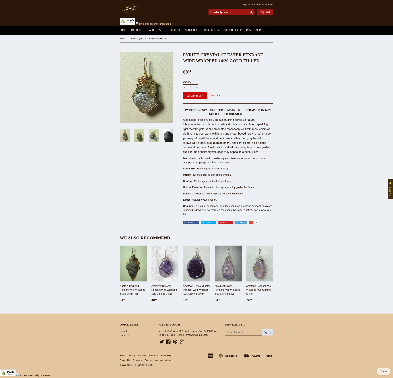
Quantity (187, 81)
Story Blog (173, 30)
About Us (155, 30)
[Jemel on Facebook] (168, 342)
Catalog (136, 30)
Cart (267, 11)
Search (124, 331)
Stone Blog (192, 30)
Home (123, 30)
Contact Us (211, 30)
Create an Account (263, 4)
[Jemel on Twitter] (161, 342)
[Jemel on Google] (182, 342)
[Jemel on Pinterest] (175, 342)
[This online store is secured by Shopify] (127, 23)
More (259, 30)
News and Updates (163, 360)
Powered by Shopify (144, 364)
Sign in (246, 4)
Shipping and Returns (237, 30)
